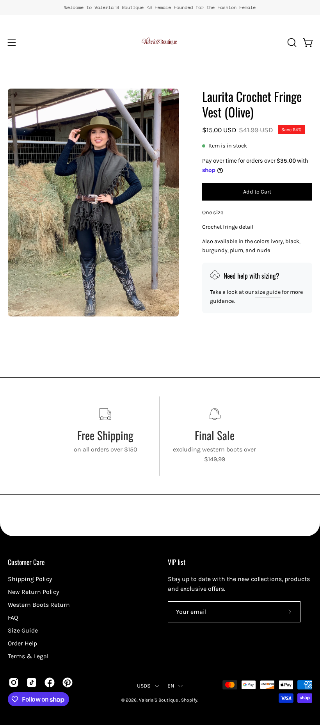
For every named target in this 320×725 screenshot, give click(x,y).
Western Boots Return (39, 604)
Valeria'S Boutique (159, 700)
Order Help (22, 643)
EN (171, 685)
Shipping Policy (30, 579)
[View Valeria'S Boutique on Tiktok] (31, 682)
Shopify (189, 700)
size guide (268, 292)
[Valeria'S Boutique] (160, 42)
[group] (160, 7)
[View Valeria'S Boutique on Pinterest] (67, 682)
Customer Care (26, 562)
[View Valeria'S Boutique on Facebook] (49, 682)
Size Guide (23, 630)
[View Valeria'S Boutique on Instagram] (14, 682)
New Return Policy (33, 591)
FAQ (13, 617)
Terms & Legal (28, 656)
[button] (291, 42)
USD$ (144, 685)
